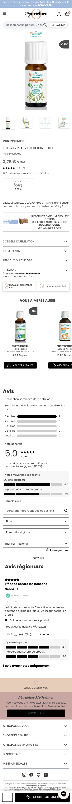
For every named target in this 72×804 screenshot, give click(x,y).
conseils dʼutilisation (19, 242)
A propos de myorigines (20, 745)
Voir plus (60, 206)
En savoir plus (40, 173)
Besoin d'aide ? (13, 754)
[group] (36, 74)
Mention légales (15, 764)
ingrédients (11, 251)
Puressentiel (14, 141)
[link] (59, 14)
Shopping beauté (15, 735)
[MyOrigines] (36, 14)
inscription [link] (36, 713)
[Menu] (5, 14)
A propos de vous (16, 726)
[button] (63, 794)
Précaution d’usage (17, 260)
